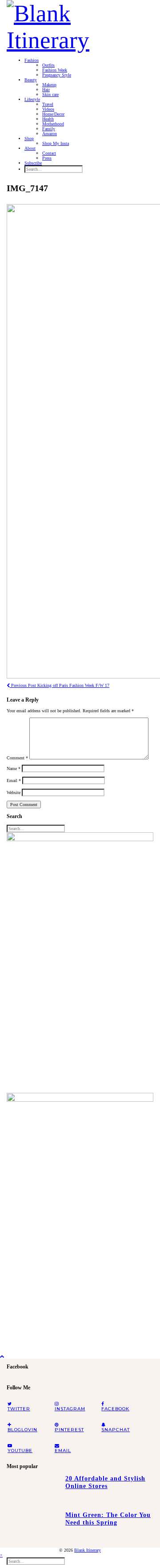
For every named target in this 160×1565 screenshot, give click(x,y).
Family (48, 128)
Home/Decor (53, 114)
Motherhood (53, 123)
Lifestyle (32, 99)
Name (13, 768)
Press (47, 158)
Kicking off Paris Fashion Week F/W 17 (59, 685)
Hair (46, 89)
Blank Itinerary (87, 1550)
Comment (17, 757)
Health (48, 118)
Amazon (49, 133)
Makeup (49, 84)
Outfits (48, 65)
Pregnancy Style (56, 74)
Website (13, 792)
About (30, 148)
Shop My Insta (55, 143)
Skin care (50, 94)
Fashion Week (54, 70)
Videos (48, 109)
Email (14, 780)
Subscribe (33, 163)
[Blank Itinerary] (80, 24)
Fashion (31, 60)
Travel (47, 104)
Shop (29, 138)
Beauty (30, 79)
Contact (49, 153)
